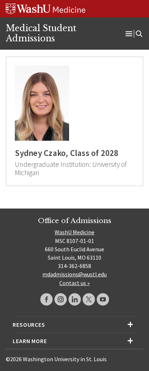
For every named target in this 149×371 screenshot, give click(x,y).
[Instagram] (60, 299)
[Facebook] (46, 299)
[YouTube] (103, 299)
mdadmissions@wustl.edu (74, 274)
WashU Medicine (74, 232)
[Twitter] (88, 299)
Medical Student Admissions (41, 33)
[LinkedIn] (74, 299)
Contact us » (74, 283)
